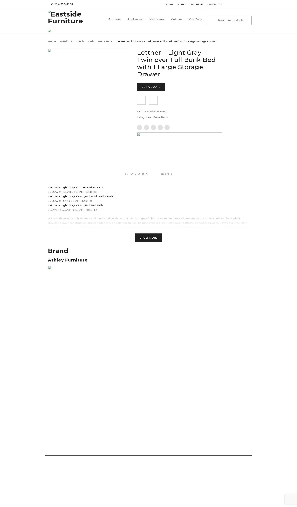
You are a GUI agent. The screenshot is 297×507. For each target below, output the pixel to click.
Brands (182, 4)
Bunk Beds (105, 41)
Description (136, 174)
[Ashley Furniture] (179, 141)
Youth (80, 41)
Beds (91, 41)
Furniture (66, 41)
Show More (148, 237)
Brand (166, 174)
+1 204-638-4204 (62, 4)
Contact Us (214, 4)
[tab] (136, 174)
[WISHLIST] (141, 100)
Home (169, 4)
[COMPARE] (153, 100)
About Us (197, 4)
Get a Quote (151, 86)
